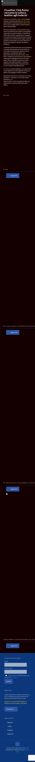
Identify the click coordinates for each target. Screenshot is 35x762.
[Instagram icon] (18, 754)
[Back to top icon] (17, 744)
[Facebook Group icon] (20, 754)
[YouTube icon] (16, 754)
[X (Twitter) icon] (14, 754)
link (11, 79)
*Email (6, 661)
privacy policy (14, 677)
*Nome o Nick (8, 668)
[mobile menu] (32, 2)
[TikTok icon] (22, 754)
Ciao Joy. (5, 169)
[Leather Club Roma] (9, 2)
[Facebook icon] (12, 754)
